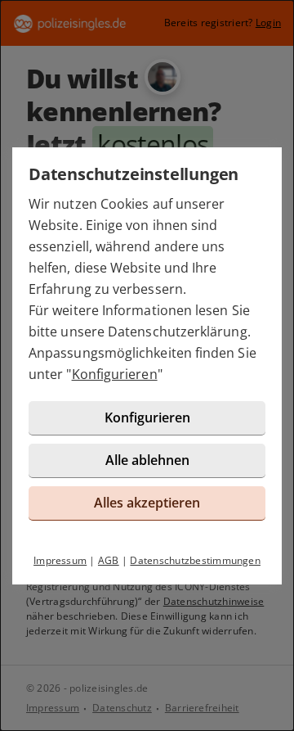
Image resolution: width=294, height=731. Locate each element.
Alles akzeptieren (147, 503)
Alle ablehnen (147, 460)
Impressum (60, 560)
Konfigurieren (115, 374)
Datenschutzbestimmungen (195, 560)
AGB (108, 560)
